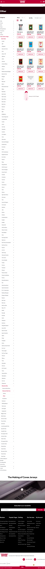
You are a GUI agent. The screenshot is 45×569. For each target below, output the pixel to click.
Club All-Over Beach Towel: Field (20, 84)
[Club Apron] (20, 27)
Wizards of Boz (17, 8)
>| (26, 99)
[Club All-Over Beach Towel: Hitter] (40, 44)
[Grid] (17, 20)
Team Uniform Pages (5, 8)
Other (29, 8)
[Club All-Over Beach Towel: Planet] (30, 27)
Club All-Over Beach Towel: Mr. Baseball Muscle (20, 49)
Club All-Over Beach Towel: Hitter (40, 49)
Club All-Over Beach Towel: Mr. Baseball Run (40, 32)
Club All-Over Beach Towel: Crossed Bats (40, 84)
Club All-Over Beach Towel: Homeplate (30, 49)
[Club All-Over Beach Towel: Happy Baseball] (30, 61)
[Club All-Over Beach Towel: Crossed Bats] (40, 79)
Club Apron (20, 32)
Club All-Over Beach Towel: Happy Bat (20, 67)
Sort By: (31, 18)
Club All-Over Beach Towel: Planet (30, 32)
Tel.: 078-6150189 (29, 559)
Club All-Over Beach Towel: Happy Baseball (30, 67)
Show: (18, 17)
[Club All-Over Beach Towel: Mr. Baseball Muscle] (20, 44)
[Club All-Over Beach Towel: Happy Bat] (20, 61)
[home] (0, 8)
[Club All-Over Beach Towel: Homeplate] (30, 44)
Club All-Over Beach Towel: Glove (40, 67)
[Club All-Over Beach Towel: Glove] (40, 61)
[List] (21, 20)
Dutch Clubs (12, 8)
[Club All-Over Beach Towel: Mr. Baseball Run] (40, 27)
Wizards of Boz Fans (24, 8)
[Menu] (1, 2)
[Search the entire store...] (42, 5)
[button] (20, 37)
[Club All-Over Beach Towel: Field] (20, 79)
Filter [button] (22, 567)
